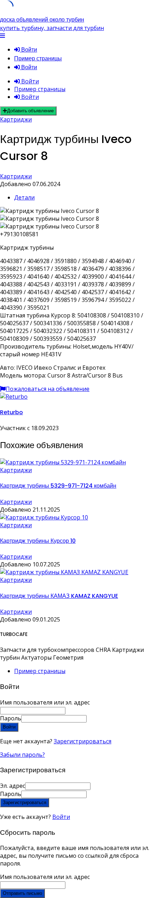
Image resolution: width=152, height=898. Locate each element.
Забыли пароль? (22, 755)
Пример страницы (38, 58)
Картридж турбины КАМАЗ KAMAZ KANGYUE (59, 596)
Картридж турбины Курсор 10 (38, 541)
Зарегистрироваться (82, 741)
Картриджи (16, 119)
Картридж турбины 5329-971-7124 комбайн (58, 486)
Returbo (11, 412)
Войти (61, 817)
